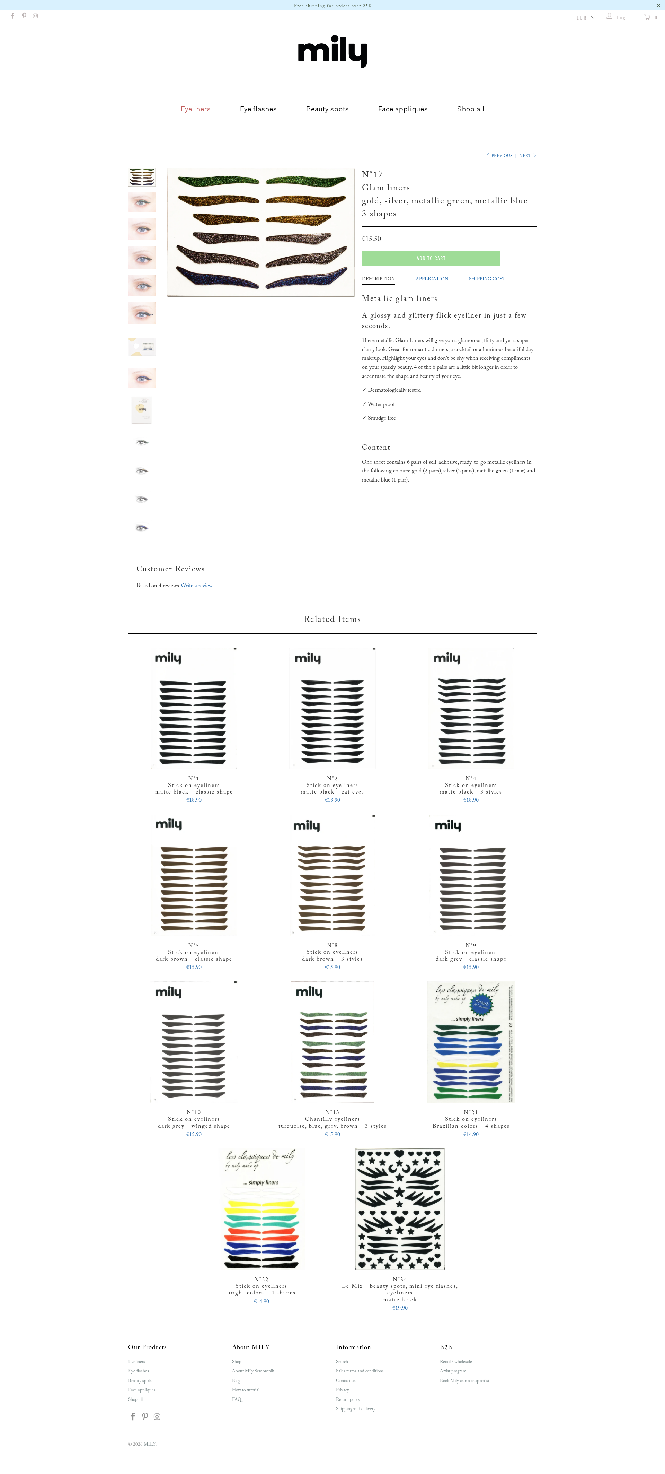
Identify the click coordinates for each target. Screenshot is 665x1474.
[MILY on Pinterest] (23, 17)
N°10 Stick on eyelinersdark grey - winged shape (194, 1042)
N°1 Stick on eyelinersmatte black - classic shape (194, 708)
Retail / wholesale (456, 1362)
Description (378, 279)
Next (525, 156)
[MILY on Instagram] (35, 17)
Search (342, 1362)
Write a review (196, 586)
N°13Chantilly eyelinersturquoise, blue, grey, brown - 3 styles (332, 1042)
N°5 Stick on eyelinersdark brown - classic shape (194, 875)
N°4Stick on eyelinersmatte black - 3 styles (471, 708)
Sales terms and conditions (360, 1371)
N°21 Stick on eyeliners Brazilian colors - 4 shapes (471, 1042)
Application (432, 279)
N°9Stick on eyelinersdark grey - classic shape (471, 875)
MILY (150, 1444)
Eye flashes (258, 109)
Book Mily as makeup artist (464, 1381)
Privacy (342, 1390)
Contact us (346, 1381)
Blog (236, 1381)
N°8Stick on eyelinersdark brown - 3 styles (332, 875)
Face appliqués (403, 109)
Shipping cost (487, 279)
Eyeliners (196, 109)
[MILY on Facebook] (12, 17)
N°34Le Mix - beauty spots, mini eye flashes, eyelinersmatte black (400, 1209)
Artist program (453, 1371)
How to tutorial (245, 1390)
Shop (236, 1362)
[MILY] (332, 51)
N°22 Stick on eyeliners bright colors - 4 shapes (261, 1209)
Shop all (471, 109)
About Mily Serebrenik (253, 1371)
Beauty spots (327, 109)
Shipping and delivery (355, 1409)
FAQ (236, 1399)
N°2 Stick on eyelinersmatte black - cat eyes (332, 708)
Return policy (348, 1399)
